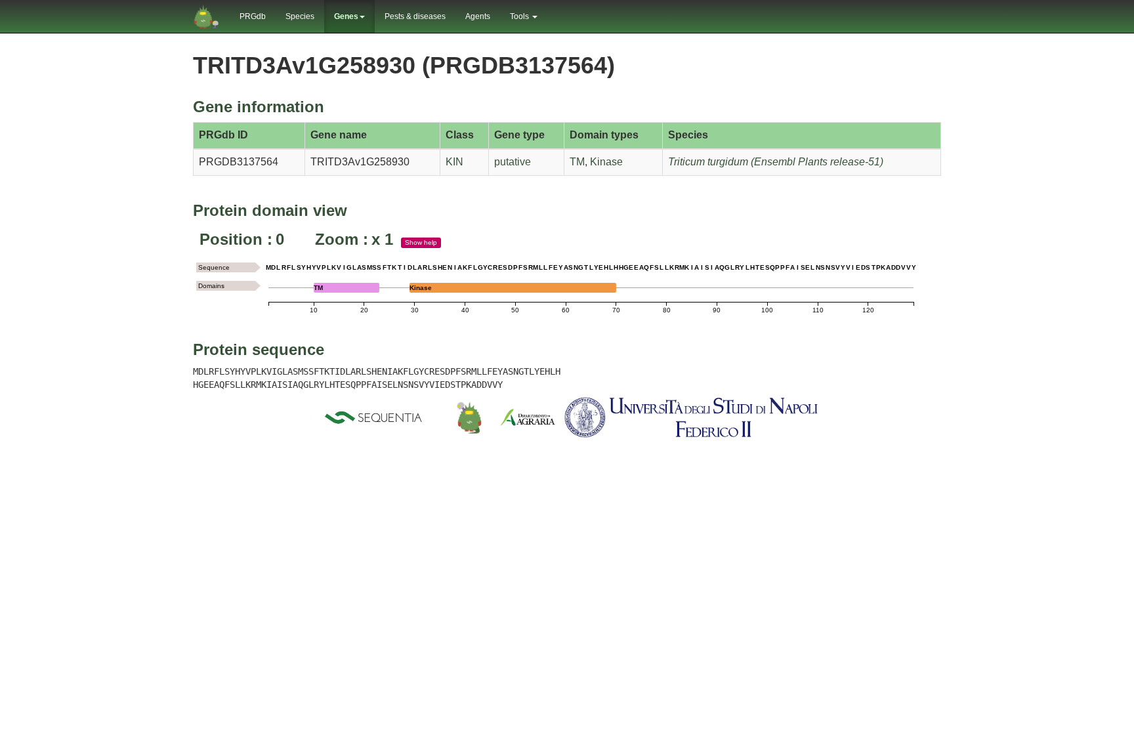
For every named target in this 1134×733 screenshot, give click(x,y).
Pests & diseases (415, 16)
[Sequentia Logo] (376, 417)
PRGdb (253, 16)
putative (512, 161)
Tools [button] (520, 16)
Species (299, 16)
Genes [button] (346, 16)
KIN (454, 161)
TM (577, 161)
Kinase (606, 161)
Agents (477, 16)
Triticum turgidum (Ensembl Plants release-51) (775, 161)
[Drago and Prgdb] (469, 417)
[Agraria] (527, 417)
